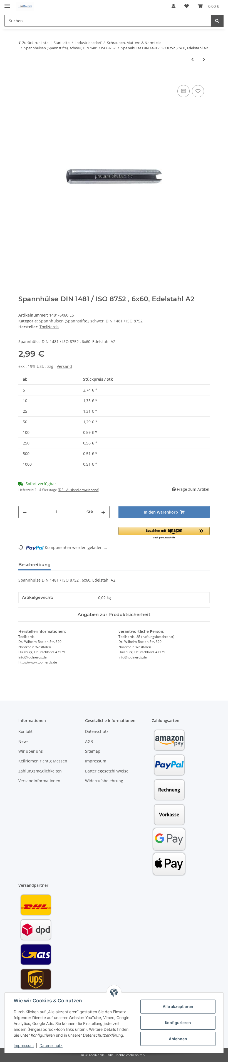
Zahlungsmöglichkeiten (40, 771)
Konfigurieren (178, 1022)
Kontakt (25, 731)
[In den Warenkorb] (22, 77)
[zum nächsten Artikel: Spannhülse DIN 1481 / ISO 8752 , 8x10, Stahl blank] (204, 59)
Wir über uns (30, 751)
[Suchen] (217, 21)
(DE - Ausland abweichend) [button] (78, 489)
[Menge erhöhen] (103, 512)
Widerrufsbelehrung (104, 780)
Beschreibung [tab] (34, 564)
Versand (64, 366)
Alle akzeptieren (178, 1006)
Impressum (24, 1045)
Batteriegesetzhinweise (106, 771)
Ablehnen (178, 1038)
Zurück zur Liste (35, 42)
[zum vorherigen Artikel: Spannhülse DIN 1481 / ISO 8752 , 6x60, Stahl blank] (192, 59)
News (23, 741)
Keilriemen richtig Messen (42, 761)
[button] (173, 6)
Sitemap (92, 751)
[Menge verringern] (25, 512)
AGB (89, 741)
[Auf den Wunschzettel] (198, 91)
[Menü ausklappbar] (7, 3)
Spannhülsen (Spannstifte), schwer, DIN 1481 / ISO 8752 (91, 321)
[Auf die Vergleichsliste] (183, 91)
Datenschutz (51, 1045)
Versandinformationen (39, 780)
